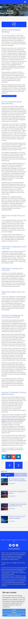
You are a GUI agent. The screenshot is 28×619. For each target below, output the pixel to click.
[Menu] (21, 2)
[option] (14, 12)
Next (18, 465)
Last (9, 465)
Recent (7, 474)
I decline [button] (14, 612)
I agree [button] (14, 610)
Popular (20, 474)
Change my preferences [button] (14, 615)
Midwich (5, 2)
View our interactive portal (9, 95)
